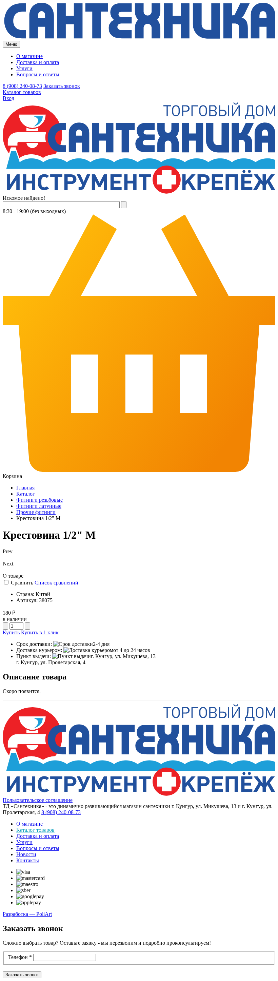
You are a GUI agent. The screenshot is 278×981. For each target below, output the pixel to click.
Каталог (25, 494)
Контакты (27, 860)
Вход (8, 98)
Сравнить (22, 582)
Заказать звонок (61, 86)
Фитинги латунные (38, 506)
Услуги (24, 68)
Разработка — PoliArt (27, 914)
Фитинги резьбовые (39, 500)
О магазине (29, 56)
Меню (11, 44)
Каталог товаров (22, 92)
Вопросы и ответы (37, 74)
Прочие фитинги (36, 512)
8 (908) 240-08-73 (22, 86)
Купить (11, 632)
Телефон (20, 957)
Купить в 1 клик (40, 632)
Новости (26, 854)
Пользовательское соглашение (38, 800)
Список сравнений (56, 582)
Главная (25, 487)
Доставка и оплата (37, 62)
